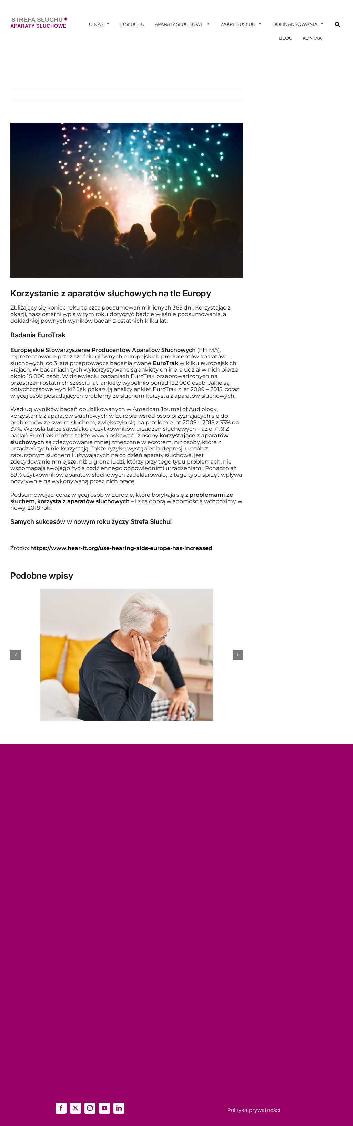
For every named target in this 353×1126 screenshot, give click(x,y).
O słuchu (132, 24)
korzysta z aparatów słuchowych (83, 501)
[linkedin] (118, 1108)
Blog (285, 38)
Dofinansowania (294, 24)
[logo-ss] (38, 20)
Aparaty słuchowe (179, 24)
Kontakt (313, 38)
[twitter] (75, 1108)
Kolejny (229, 96)
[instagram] (89, 1108)
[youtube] (104, 1108)
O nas (96, 24)
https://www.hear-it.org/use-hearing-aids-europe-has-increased (121, 548)
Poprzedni (202, 96)
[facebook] (61, 1108)
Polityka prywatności (253, 1110)
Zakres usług (238, 24)
